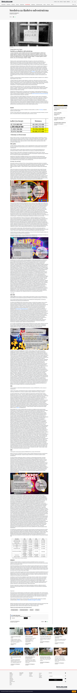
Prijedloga (41, 109)
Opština (17, 407)
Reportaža (22, 4)
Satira (44, 4)
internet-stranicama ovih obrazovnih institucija (40, 93)
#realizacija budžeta (24, 609)
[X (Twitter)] (65, 676)
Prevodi (48, 4)
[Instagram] (65, 682)
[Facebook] (65, 674)
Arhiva (52, 4)
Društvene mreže (39, 4)
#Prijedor (37, 609)
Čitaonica (61, 1)
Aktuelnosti (3, 4)
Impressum (31, 676)
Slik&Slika (68, 1)
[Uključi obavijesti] (76, 1)
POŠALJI (55, 679)
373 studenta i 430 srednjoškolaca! (22, 308)
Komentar (8, 4)
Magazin (64, 1)
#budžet (31, 609)
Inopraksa (33, 4)
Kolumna (13, 4)
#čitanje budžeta (14, 609)
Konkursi (55, 1)
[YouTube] (65, 679)
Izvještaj (33, 71)
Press (58, 1)
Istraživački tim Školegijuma (14, 13)
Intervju (17, 4)
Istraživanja (27, 4)
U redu (74, 691)
